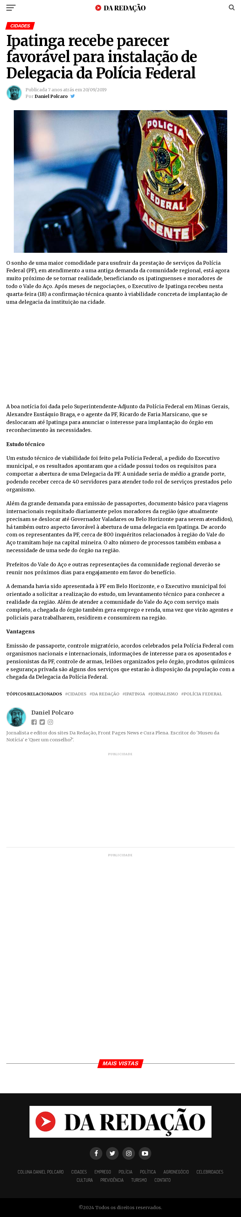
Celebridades (209, 1172)
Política (148, 1172)
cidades (76, 694)
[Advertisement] (120, 356)
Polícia (125, 1172)
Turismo (139, 1180)
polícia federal (203, 694)
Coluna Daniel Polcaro (41, 1172)
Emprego (102, 1172)
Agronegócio (176, 1172)
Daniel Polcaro (51, 96)
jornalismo (164, 694)
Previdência (112, 1180)
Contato (162, 1180)
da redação (105, 694)
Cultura (85, 1180)
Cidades (79, 1172)
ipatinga (135, 694)
